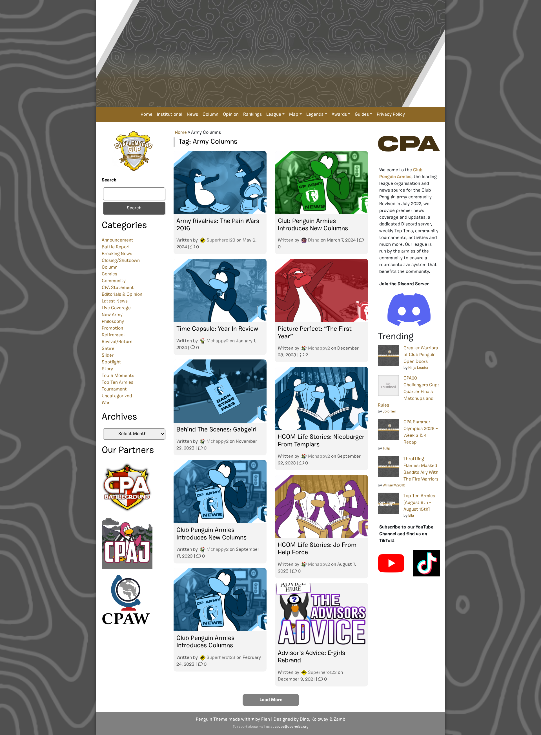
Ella (411, 515)
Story (107, 369)
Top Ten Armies (117, 382)
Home (146, 114)
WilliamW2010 (394, 485)
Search (109, 180)
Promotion (112, 328)
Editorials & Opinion (122, 294)
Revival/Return (117, 342)
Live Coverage (116, 308)
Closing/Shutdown (121, 260)
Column (210, 114)
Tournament (114, 389)
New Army (112, 315)
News (192, 114)
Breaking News (117, 254)
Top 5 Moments (118, 376)
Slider (108, 355)
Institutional (169, 114)
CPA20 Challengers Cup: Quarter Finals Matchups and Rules (408, 392)
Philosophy (113, 321)
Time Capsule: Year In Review (217, 329)
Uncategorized (117, 396)
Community (114, 281)
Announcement (117, 240)
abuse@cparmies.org (291, 727)
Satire (108, 348)
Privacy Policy (391, 114)
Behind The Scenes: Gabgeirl (216, 430)
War (106, 403)
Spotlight (111, 362)
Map (293, 114)
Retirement (113, 335)
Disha (314, 240)
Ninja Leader (418, 368)
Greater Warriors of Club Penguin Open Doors (420, 355)
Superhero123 (221, 240)
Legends (314, 114)
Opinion (231, 114)
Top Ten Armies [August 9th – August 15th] (419, 503)
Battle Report (116, 247)
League (273, 114)
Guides (362, 114)
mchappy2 (218, 341)
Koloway (319, 719)
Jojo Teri (389, 411)
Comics (109, 274)
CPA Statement (118, 288)
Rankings (252, 114)
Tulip (386, 448)
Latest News (115, 301)
